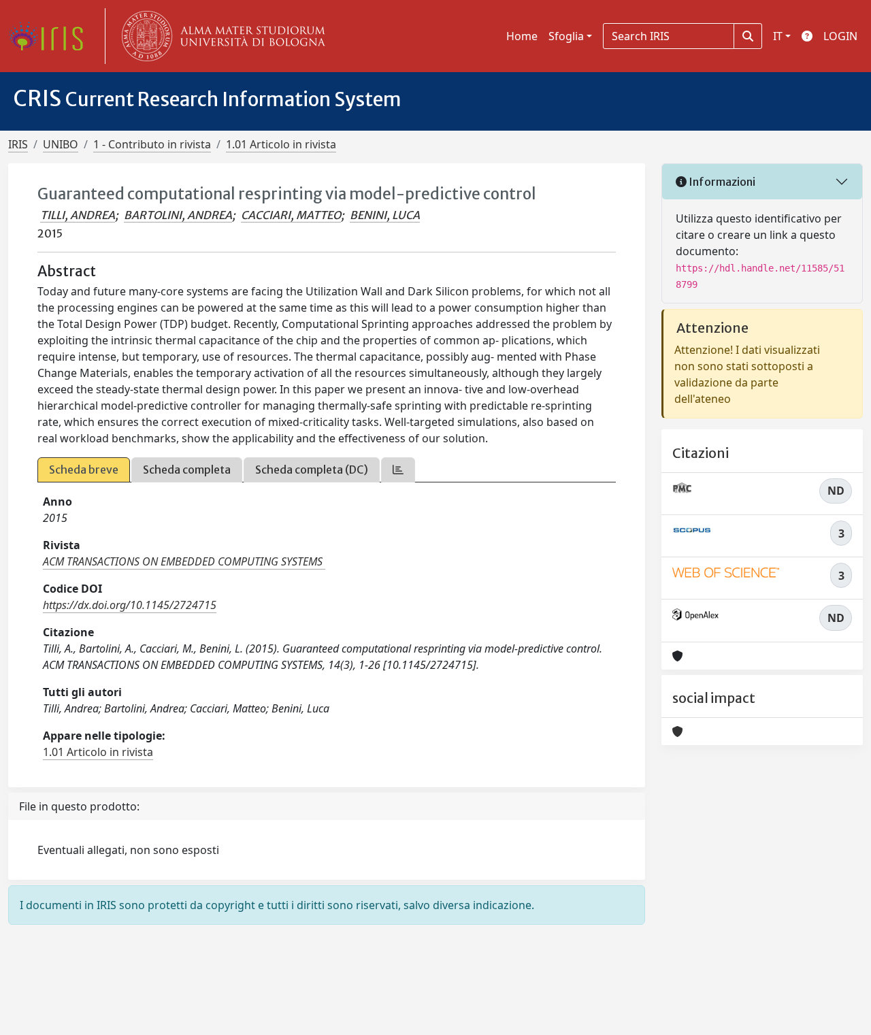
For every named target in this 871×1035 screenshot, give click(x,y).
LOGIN (840, 36)
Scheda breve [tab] (83, 469)
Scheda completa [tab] (187, 469)
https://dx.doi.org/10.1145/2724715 (129, 604)
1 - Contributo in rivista (152, 144)
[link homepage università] (220, 36)
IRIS (18, 144)
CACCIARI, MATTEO (291, 215)
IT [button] (778, 36)
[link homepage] (51, 36)
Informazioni (721, 181)
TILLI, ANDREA (77, 215)
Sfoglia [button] (566, 36)
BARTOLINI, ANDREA (178, 215)
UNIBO (60, 144)
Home (522, 36)
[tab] (398, 469)
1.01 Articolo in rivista (281, 144)
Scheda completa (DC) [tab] (311, 469)
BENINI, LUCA (385, 215)
